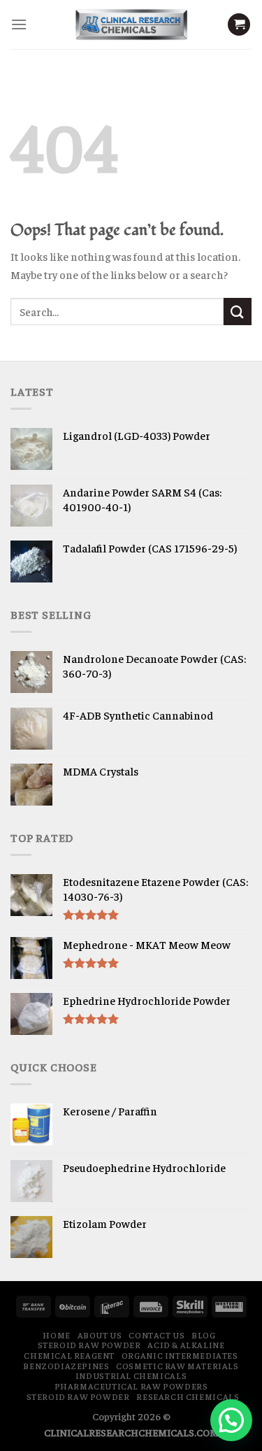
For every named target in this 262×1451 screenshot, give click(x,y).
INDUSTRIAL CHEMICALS (131, 1375)
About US (100, 1335)
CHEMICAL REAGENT (69, 1355)
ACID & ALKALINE (185, 1344)
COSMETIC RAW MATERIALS (177, 1365)
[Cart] (239, 24)
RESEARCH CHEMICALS (187, 1396)
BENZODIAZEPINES (66, 1365)
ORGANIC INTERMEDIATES (180, 1355)
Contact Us (156, 1335)
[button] (231, 1420)
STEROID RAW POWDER (89, 1344)
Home (56, 1335)
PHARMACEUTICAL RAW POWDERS (131, 1386)
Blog (203, 1335)
